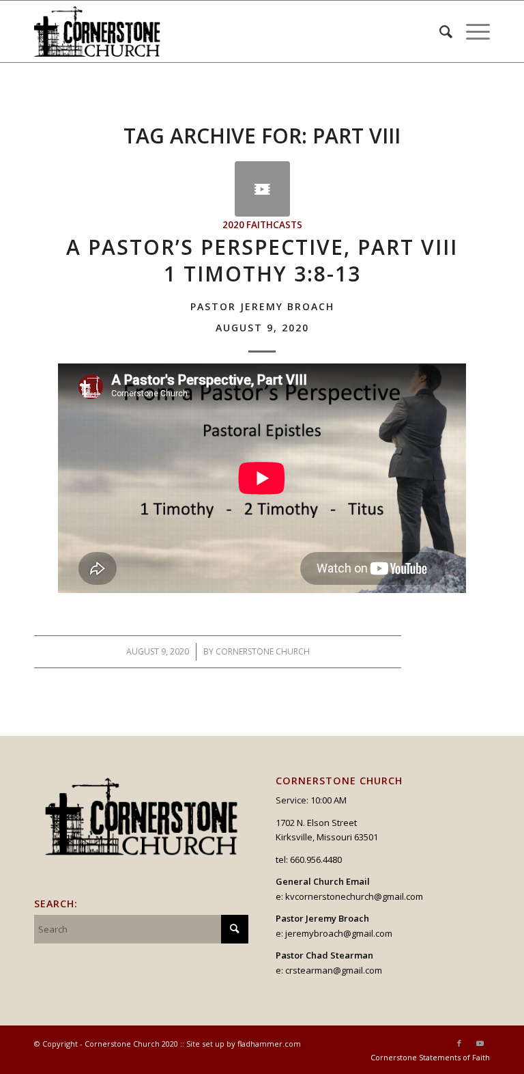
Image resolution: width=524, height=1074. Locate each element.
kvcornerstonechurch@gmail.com (354, 896)
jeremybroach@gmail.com (338, 933)
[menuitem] (439, 31)
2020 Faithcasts (262, 225)
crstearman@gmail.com (333, 970)
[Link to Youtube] (479, 1043)
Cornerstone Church (263, 651)
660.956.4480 (316, 859)
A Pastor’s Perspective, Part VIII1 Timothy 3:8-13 (262, 283)
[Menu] (471, 31)
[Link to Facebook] (459, 1043)
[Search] (439, 31)
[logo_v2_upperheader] (103, 31)
